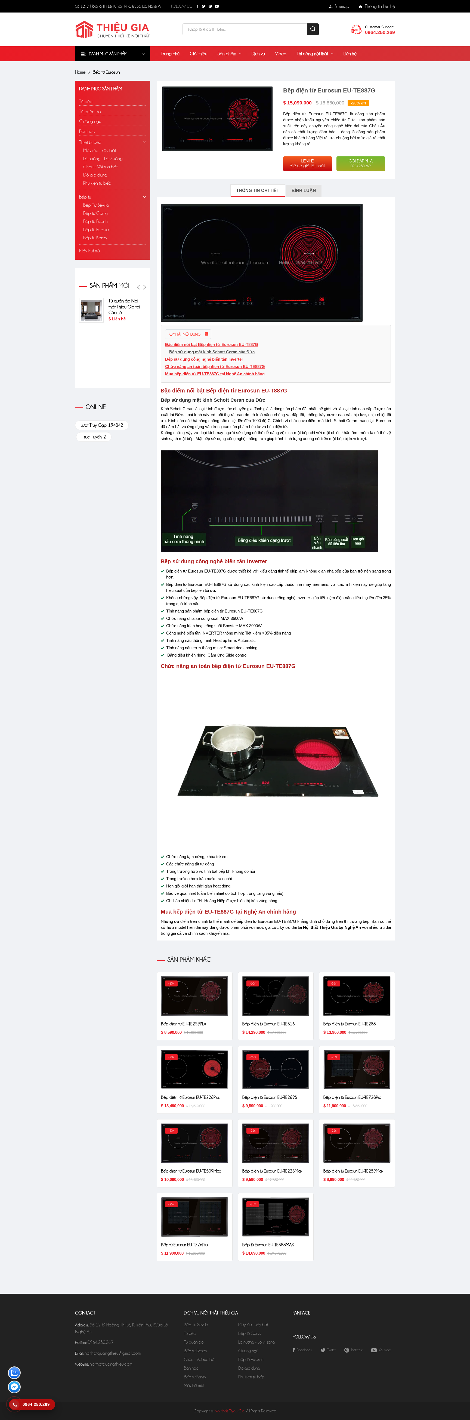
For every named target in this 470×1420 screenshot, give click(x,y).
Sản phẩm (227, 53)
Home (80, 72)
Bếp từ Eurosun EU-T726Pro (184, 1244)
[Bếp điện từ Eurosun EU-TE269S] (276, 1069)
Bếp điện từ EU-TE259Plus (183, 1024)
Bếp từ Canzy (95, 213)
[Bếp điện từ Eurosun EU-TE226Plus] (194, 1069)
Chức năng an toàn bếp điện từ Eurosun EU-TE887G (215, 366)
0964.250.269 (100, 1342)
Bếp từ (85, 196)
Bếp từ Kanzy (95, 237)
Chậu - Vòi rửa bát (100, 166)
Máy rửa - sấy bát (99, 150)
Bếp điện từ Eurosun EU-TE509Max (191, 1171)
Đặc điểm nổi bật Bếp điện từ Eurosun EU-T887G (211, 344)
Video (280, 53)
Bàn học (87, 131)
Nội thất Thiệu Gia (230, 1411)
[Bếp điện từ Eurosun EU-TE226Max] (276, 1142)
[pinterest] (210, 6)
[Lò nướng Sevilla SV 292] (137, 310)
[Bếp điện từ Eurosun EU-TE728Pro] (357, 1069)
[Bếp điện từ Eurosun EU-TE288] (357, 995)
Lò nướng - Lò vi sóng (103, 158)
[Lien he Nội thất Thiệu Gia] (356, 28)
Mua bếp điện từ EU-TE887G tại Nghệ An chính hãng (215, 374)
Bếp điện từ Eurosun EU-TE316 (268, 1024)
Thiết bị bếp (90, 142)
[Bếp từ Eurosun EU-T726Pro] (194, 1216)
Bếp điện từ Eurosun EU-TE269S (269, 1097)
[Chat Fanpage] (14, 1388)
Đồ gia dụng (95, 174)
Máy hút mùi (90, 250)
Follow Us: (181, 6)
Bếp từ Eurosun (96, 229)
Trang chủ (170, 53)
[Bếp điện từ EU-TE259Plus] (194, 995)
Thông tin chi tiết (257, 190)
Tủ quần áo (90, 111)
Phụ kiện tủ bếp (97, 183)
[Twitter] (203, 6)
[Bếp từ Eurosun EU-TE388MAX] (276, 1216)
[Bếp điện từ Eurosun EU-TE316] (276, 995)
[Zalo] (14, 1373)
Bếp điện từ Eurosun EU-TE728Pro (352, 1097)
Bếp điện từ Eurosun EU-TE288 (349, 1024)
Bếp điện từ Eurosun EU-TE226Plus (190, 1097)
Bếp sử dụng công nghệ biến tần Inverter (204, 359)
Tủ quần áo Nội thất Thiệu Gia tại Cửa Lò (103, 307)
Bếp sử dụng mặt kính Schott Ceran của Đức (212, 351)
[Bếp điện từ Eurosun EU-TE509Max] (194, 1142)
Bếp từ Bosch (95, 221)
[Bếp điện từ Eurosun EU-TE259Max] (357, 1142)
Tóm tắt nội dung (185, 334)
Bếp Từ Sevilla (96, 205)
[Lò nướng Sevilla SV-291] (137, 367)
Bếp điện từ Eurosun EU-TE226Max (272, 1171)
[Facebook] (197, 6)
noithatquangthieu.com (111, 1364)
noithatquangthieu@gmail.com (113, 1353)
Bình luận (304, 190)
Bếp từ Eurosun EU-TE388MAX (268, 1244)
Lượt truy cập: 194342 (102, 425)
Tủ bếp (85, 101)
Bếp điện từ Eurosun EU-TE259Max (353, 1171)
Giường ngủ (90, 121)
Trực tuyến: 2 (94, 436)
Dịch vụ (258, 53)
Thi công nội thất (312, 53)
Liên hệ (350, 53)
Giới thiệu (198, 53)
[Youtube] (216, 6)
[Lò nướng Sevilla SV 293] (137, 339)
